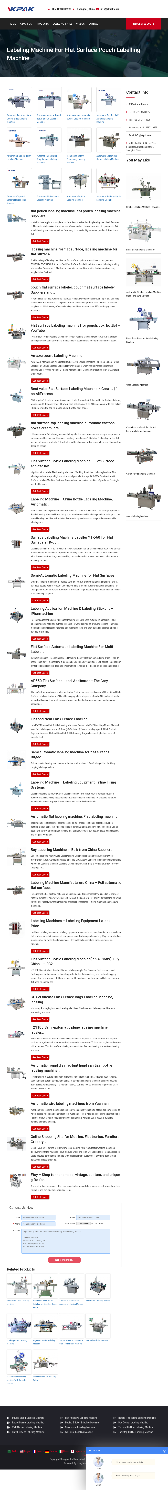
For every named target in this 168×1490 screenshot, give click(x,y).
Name (17, 1217)
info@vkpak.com (109, 9)
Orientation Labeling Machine (80, 1427)
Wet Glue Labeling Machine (79, 1432)
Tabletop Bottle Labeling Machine (135, 1432)
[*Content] (15, 1252)
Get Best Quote (40, 241)
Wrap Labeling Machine (137, 384)
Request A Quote (143, 23)
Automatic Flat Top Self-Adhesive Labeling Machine (107, 118)
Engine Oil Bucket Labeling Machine (44, 1342)
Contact (94, 23)
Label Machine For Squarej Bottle (44, 1378)
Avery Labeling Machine (137, 516)
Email (72, 1217)
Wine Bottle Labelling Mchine (98, 1300)
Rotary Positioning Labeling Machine (137, 1417)
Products (42, 23)
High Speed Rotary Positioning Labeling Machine (76, 159)
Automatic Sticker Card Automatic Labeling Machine (71, 1302)
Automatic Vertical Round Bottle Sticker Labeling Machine (49, 118)
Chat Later (142, 1481)
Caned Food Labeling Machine (140, 473)
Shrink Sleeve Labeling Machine (28, 1432)
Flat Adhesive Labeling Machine (81, 1417)
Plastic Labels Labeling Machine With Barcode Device (16, 1380)
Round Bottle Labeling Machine (28, 1422)
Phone (16, 1224)
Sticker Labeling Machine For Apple (143, 207)
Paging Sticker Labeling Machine (82, 1422)
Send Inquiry (66, 1259)
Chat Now (127, 1480)
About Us (26, 23)
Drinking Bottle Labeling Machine (17, 1342)
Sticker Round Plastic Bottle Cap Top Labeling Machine (71, 1342)
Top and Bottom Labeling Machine (135, 1427)
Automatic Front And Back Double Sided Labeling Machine (19, 118)
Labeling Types (62, 23)
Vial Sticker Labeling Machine (27, 1427)
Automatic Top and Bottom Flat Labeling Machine (16, 199)
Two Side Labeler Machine (97, 1340)
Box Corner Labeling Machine (133, 1422)
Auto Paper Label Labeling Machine (18, 1302)
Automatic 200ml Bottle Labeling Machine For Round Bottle (45, 1304)
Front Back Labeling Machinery (140, 249)
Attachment (70, 1223)
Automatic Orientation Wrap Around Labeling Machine (47, 159)
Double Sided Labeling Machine (28, 1417)
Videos (80, 23)
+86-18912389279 (61, 9)
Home (12, 23)
